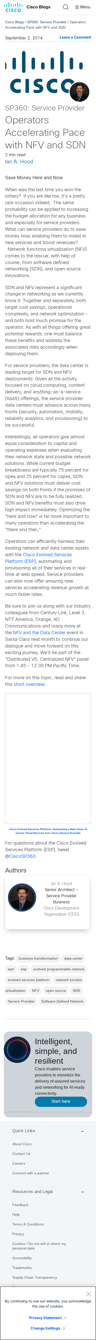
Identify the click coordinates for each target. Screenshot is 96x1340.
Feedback (20, 1205)
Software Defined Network (62, 1001)
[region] (48, 1313)
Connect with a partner (30, 1173)
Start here (60, 1102)
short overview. (30, 685)
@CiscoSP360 (20, 857)
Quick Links (23, 1130)
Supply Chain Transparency (34, 1277)
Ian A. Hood (19, 162)
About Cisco (22, 1144)
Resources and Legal (32, 1191)
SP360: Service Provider (47, 22)
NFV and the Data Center (39, 633)
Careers (18, 1163)
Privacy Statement (45, 1317)
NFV (35, 991)
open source (56, 991)
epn (11, 969)
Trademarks (22, 1268)
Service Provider (21, 1001)
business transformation (38, 958)
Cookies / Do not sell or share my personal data (39, 1246)
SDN (76, 991)
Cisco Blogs (38, 7)
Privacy (18, 1234)
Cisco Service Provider (66, 833)
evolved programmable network (58, 969)
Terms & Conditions (28, 1224)
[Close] (88, 1294)
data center (73, 958)
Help (16, 1214)
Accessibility (22, 1258)
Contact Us (21, 1154)
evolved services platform (28, 980)
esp (24, 969)
